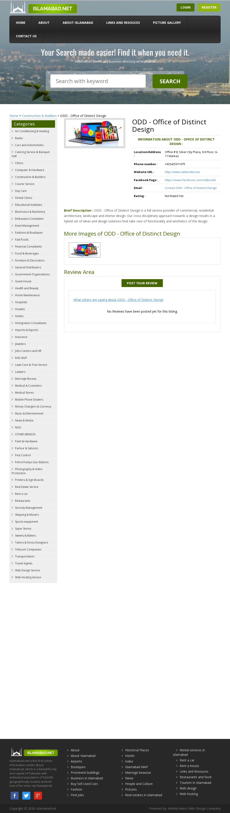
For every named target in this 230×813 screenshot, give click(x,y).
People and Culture (139, 784)
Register (209, 7)
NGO (17, 427)
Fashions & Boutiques (28, 232)
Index (129, 761)
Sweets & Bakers (25, 535)
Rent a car (21, 494)
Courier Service (24, 184)
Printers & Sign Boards (29, 480)
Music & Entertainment (28, 413)
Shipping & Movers (26, 515)
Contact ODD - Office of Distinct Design (191, 188)
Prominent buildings (85, 772)
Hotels (18, 316)
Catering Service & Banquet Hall (31, 154)
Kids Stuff (20, 358)
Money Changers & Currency (32, 406)
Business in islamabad (87, 778)
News (129, 778)
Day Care (20, 191)
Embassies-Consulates (29, 219)
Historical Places (137, 750)
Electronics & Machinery (29, 212)
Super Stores (22, 528)
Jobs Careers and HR (27, 351)
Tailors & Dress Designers (31, 542)
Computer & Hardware (29, 170)
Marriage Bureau (25, 379)
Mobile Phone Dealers (28, 399)
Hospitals (20, 302)
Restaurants (22, 501)
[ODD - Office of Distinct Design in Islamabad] (84, 250)
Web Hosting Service (27, 577)
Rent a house (189, 766)
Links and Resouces (123, 22)
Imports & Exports (26, 330)
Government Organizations (32, 274)
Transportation (24, 556)
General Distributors (27, 267)
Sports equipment (26, 522)
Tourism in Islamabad (195, 782)
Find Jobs (77, 795)
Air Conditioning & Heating (31, 131)
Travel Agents (23, 563)
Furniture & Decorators (29, 260)
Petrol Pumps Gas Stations (31, 462)
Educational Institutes (28, 205)
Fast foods (21, 239)
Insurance (20, 337)
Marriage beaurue (138, 772)
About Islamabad (78, 22)
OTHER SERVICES (24, 434)
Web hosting (189, 794)
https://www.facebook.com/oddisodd (190, 180)
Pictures (131, 789)
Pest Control (22, 455)
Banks (18, 138)
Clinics (18, 163)
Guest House (22, 281)
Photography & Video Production (27, 471)
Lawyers (19, 372)
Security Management (28, 508)
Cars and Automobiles (29, 145)
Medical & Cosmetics (28, 386)
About (44, 22)
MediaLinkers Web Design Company (194, 808)
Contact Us (26, 36)
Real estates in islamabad (143, 795)
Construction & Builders (39, 116)
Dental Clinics (23, 198)
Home (20, 22)
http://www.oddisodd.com (182, 172)
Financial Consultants (28, 246)
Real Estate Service (26, 487)
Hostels (19, 309)
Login (185, 7)
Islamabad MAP (136, 767)
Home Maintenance (27, 295)
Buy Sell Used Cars (84, 784)
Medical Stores (24, 392)
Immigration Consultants (30, 323)
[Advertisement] (115, 617)
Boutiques (78, 767)
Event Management (26, 226)
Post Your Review (142, 283)
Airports (76, 761)
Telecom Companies (27, 549)
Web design (188, 788)
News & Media (23, 420)
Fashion (76, 789)
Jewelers (20, 344)
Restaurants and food (195, 777)
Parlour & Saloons (26, 448)
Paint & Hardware (26, 441)
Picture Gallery (167, 22)
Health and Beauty (26, 288)
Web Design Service (27, 570)
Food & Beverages (26, 253)
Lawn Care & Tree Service (30, 365)
